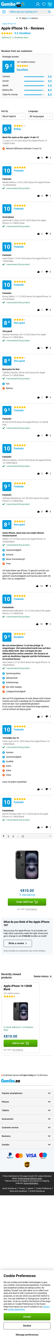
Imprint (30, 1188)
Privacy (22, 1188)
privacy (46, 1306)
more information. (31, 1183)
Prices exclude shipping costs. (30, 1178)
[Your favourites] (44, 4)
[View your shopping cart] (50, 4)
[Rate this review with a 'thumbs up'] (38, 157)
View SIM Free (28, 894)
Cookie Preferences (43, 1188)
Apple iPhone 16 (9, 24)
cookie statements (16, 1309)
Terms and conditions (18, 1191)
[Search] (49, 11)
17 (23, 836)
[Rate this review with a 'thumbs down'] (46, 157)
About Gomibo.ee (9, 1188)
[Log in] (38, 4)
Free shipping (31, 909)
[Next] (50, 836)
